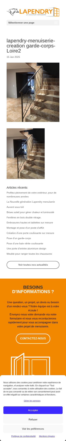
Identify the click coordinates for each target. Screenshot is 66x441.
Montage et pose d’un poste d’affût (25, 227)
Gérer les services (32, 401)
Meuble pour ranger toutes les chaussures (29, 253)
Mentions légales (47, 436)
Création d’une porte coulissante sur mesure (30, 233)
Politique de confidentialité (23, 436)
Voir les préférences (33, 428)
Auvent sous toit (15, 207)
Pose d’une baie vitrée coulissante (25, 243)
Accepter (33, 410)
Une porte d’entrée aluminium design (26, 248)
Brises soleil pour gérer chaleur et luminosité (30, 212)
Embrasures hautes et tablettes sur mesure (30, 222)
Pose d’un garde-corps (19, 238)
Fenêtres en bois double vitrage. (24, 217)
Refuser (33, 419)
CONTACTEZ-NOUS (33, 338)
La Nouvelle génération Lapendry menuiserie (31, 201)
